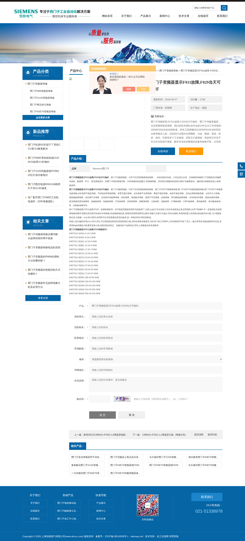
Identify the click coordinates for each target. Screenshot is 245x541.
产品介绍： (77, 158)
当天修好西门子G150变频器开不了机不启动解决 (166, 457)
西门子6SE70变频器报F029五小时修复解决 (166, 465)
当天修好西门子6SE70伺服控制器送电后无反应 (205, 465)
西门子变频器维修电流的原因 (44, 247)
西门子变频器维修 (38, 83)
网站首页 (107, 16)
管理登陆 (173, 536)
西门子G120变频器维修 (42, 97)
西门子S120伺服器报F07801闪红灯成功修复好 (43, 173)
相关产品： (77, 446)
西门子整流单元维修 (40, 104)
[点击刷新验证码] (122, 399)
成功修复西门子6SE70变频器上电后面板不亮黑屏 (205, 457)
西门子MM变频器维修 (41, 91)
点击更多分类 (43, 117)
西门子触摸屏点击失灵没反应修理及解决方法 (68, 510)
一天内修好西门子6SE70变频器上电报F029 (88, 473)
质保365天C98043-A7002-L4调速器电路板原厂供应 (110, 434)
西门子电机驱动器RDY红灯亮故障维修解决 (68, 503)
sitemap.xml (136, 536)
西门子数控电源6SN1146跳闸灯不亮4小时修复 (44, 186)
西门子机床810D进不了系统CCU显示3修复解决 (44, 146)
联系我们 (222, 16)
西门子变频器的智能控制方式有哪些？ (44, 271)
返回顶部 (199, 434)
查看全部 (43, 298)
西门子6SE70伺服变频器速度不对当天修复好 (127, 473)
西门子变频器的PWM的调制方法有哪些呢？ (43, 258)
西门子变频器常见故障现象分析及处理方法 (44, 285)
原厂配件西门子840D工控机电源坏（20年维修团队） (43, 199)
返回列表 (212, 434)
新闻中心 (165, 16)
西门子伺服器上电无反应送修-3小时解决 (127, 457)
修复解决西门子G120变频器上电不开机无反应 (88, 465)
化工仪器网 (162, 536)
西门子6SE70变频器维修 (43, 111)
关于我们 (126, 16)
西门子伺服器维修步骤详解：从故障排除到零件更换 (44, 236)
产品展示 (145, 16)
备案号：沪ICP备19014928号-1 (112, 536)
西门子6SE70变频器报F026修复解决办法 (127, 465)
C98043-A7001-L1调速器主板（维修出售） (165, 434)
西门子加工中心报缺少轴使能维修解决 (68, 518)
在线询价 (163, 151)
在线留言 (203, 16)
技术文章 (184, 16)
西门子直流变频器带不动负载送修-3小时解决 (88, 457)
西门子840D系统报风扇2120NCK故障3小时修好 (43, 159)
